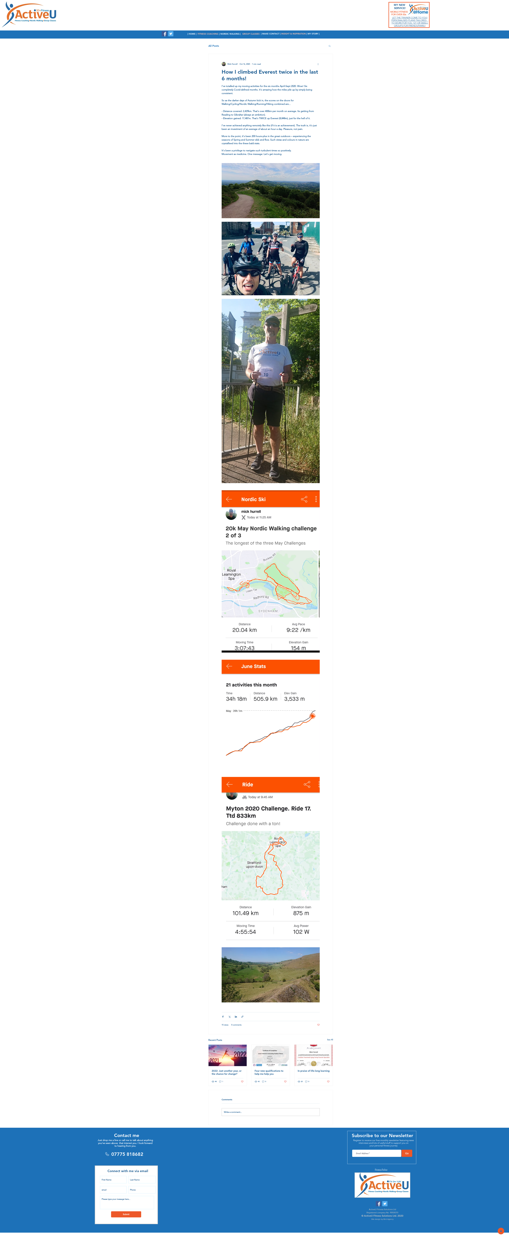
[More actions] (318, 64)
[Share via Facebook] (223, 1016)
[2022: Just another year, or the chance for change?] (228, 1055)
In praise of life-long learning (314, 1070)
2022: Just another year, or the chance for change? (227, 1072)
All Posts (213, 45)
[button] (329, 46)
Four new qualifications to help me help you (269, 1072)
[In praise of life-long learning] (314, 1055)
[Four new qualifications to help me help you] (270, 1055)
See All (330, 1039)
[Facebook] (164, 33)
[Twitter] (170, 33)
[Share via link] (242, 1016)
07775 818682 (127, 1154)
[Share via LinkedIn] (236, 1016)
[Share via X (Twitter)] (229, 1016)
